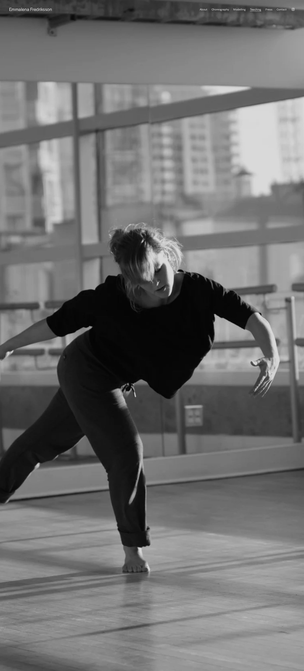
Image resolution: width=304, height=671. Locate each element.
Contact (282, 9)
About (203, 9)
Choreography (220, 9)
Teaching (255, 9)
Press (268, 9)
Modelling (239, 9)
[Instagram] (293, 9)
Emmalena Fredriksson (30, 9)
